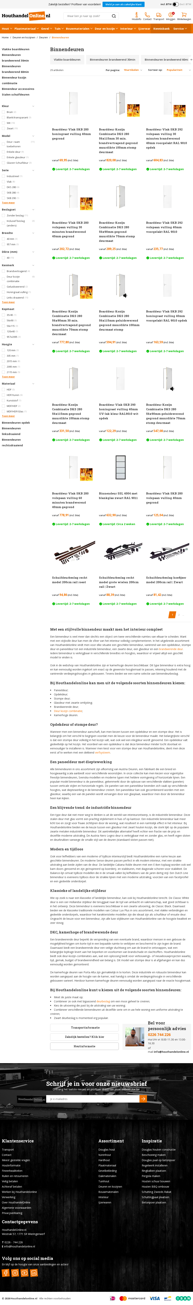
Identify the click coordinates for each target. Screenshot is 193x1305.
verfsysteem (102, 752)
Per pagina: (113, 70)
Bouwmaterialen (77, 28)
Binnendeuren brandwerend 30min (15, 57)
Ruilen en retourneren (15, 1176)
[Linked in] (34, 1273)
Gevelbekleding (107, 1170)
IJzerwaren (146, 28)
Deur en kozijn (105, 28)
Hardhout (104, 1160)
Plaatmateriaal (25, 28)
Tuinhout (103, 1181)
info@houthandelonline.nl (171, 1052)
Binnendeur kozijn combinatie (14, 80)
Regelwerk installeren (155, 1165)
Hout (5, 28)
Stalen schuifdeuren (15, 94)
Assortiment (111, 1141)
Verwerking (8, 1197)
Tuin (57, 28)
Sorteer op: (155, 70)
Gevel (45, 28)
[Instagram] (15, 1273)
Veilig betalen (10, 1181)
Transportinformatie (85, 1027)
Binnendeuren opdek (16, 422)
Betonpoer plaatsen (154, 1202)
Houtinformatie (84, 1046)
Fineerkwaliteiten (12, 1170)
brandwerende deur (171, 649)
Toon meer (8, 202)
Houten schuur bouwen (156, 1181)
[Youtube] (24, 1273)
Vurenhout (104, 1155)
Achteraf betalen (12, 1186)
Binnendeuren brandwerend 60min (15, 69)
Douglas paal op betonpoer (158, 1160)
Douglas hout (106, 1149)
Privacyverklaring (12, 1213)
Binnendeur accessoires (18, 89)
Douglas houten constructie (159, 1149)
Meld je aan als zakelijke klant (124, 4)
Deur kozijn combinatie (68, 711)
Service (178, 28)
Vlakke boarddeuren (15, 49)
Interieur (126, 28)
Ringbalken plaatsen (154, 1170)
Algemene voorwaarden (16, 1207)
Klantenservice (18, 1141)
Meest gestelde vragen (16, 1160)
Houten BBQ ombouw (155, 1186)
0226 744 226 (159, 1034)
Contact (6, 1155)
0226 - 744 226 (14, 1242)
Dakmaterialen (107, 1176)
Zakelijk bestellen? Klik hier (84, 1037)
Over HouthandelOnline (16, 1202)
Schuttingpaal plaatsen (155, 1197)
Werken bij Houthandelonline (19, 1192)
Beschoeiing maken (154, 1155)
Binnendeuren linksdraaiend (11, 431)
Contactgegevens (20, 1221)
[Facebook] (6, 1273)
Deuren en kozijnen (110, 1186)
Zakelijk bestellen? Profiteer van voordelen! (74, 4)
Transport (8, 1149)
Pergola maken (151, 1176)
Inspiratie (152, 1141)
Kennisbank (161, 28)
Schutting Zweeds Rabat (156, 1192)
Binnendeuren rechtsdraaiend (12, 442)
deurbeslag (103, 1001)
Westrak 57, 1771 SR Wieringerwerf (23, 1234)
